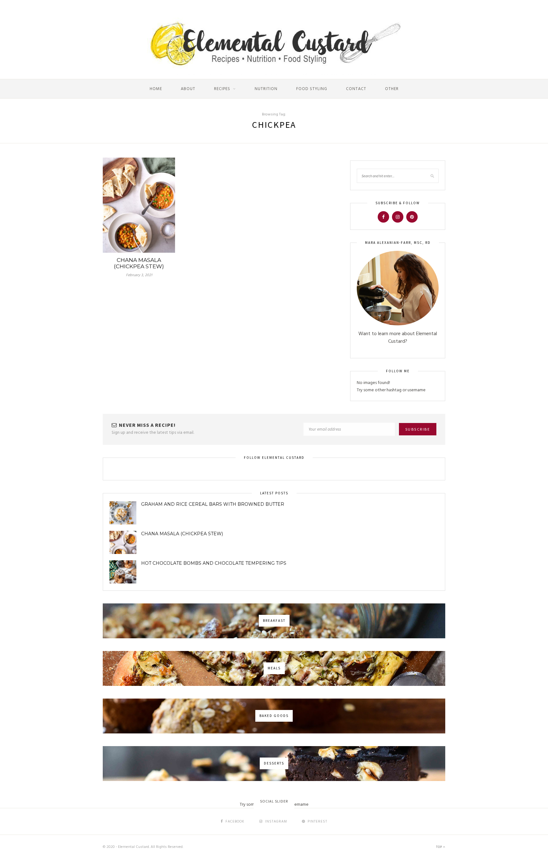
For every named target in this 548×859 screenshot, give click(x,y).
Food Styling (311, 89)
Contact (356, 89)
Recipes (222, 89)
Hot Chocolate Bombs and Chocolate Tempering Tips (213, 563)
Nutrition (266, 89)
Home (156, 89)
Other (392, 89)
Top (439, 846)
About (188, 89)
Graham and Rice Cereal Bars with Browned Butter (212, 504)
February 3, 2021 (139, 275)
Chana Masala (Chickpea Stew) (139, 263)
